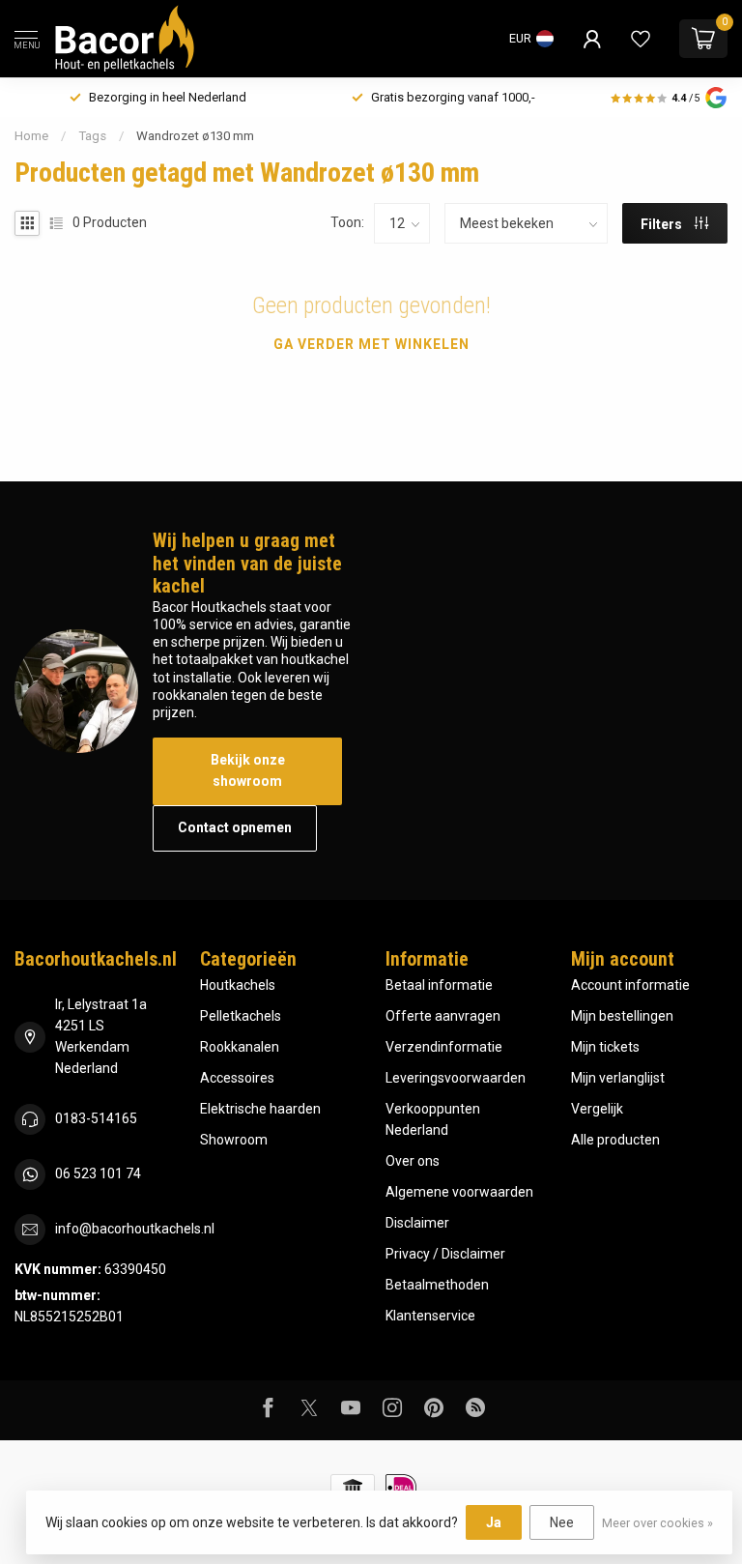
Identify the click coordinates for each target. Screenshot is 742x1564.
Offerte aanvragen (442, 1016)
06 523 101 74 (98, 1173)
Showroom (234, 1139)
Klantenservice (430, 1315)
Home (31, 136)
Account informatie (630, 985)
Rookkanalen (239, 1047)
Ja (493, 1522)
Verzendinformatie (443, 1047)
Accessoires (237, 1078)
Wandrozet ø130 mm (195, 136)
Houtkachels (237, 985)
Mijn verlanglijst (618, 1078)
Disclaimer (417, 1223)
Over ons (412, 1161)
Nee (562, 1522)
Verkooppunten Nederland (432, 1119)
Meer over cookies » (657, 1523)
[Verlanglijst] (640, 38)
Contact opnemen (235, 827)
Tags (92, 136)
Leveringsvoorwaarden (455, 1078)
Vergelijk (597, 1108)
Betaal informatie (439, 985)
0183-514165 (96, 1118)
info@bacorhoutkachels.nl (134, 1228)
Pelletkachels (240, 1016)
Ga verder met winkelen (371, 344)
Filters (663, 224)
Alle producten (615, 1139)
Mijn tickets (605, 1047)
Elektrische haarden (260, 1108)
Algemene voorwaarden (459, 1192)
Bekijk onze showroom (248, 770)
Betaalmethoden (437, 1284)
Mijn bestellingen (622, 1016)
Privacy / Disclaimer (445, 1253)
